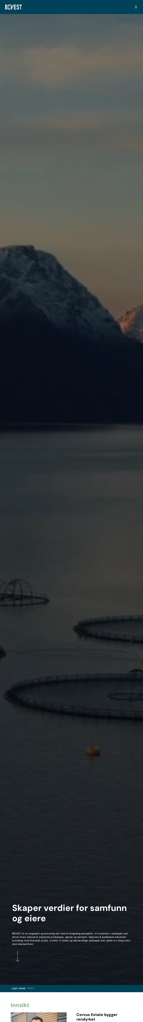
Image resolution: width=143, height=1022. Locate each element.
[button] (136, 7)
